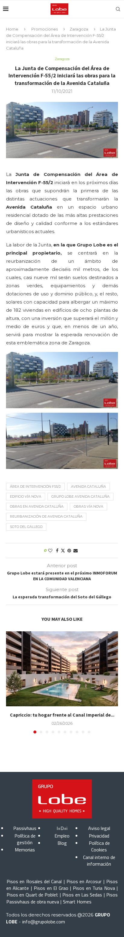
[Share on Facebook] (57, 550)
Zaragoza (79, 29)
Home (12, 29)
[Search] (118, 9)
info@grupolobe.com (43, 921)
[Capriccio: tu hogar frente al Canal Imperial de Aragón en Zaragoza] (62, 668)
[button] (11, 682)
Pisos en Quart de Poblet (32, 894)
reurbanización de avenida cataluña (46, 516)
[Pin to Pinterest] (69, 550)
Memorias (25, 849)
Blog (62, 843)
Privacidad (99, 835)
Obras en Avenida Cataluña (37, 506)
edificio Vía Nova (25, 496)
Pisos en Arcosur (84, 881)
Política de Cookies (99, 846)
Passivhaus (24, 828)
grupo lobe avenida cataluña (80, 496)
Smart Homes (77, 901)
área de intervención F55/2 (35, 486)
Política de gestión (25, 839)
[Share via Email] (75, 550)
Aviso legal (99, 828)
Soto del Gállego (26, 527)
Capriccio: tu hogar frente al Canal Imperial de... (62, 715)
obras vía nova (88, 506)
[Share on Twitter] (63, 550)
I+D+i (62, 828)
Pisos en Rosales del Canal (34, 881)
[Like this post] (50, 550)
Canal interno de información (99, 860)
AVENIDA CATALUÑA (88, 486)
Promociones (44, 29)
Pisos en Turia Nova (94, 888)
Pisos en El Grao (51, 888)
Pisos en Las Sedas (82, 894)
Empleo (62, 835)
